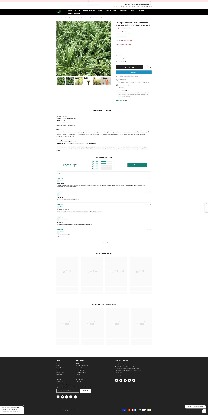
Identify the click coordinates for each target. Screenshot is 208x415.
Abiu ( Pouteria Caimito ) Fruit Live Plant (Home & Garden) (17, 409)
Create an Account (147, 6)
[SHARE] (150, 67)
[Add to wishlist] (147, 67)
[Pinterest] (125, 380)
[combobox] (92, 5)
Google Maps (121, 375)
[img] (60, 178)
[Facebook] (116, 380)
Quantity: (118, 55)
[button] (61, 81)
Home (57, 18)
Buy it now (133, 72)
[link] (67, 290)
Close (151, 1)
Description (97, 111)
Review (108, 111)
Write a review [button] (137, 165)
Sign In (138, 6)
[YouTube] (129, 380)
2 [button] (103, 242)
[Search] (93, 5)
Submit (85, 391)
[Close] (31, 406)
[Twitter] (133, 380)
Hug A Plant (123, 31)
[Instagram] (120, 380)
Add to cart (129, 67)
